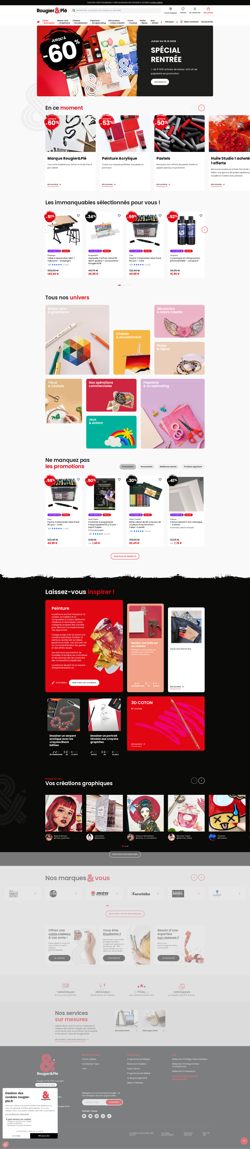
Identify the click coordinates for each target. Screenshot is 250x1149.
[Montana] (63, 893)
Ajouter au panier (65, 273)
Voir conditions (140, 2)
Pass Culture (133, 1068)
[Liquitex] (145, 893)
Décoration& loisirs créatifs (170, 310)
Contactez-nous (90, 1064)
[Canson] (227, 893)
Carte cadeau (89, 1059)
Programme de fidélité (138, 1073)
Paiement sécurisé (188, 1134)
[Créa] (22, 893)
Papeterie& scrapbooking (156, 384)
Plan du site (206, 1134)
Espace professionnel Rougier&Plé (185, 1078)
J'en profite (160, 82)
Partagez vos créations (125, 854)
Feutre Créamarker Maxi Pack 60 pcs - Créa (63, 523)
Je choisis (59, 958)
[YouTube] (90, 1116)
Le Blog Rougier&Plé (137, 1078)
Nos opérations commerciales (101, 384)
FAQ (84, 1068)
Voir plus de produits (125, 556)
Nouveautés (147, 466)
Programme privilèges (138, 1059)
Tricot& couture (56, 384)
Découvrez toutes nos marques (125, 914)
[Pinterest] (97, 1116)
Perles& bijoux (163, 347)
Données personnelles (167, 1134)
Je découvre (168, 958)
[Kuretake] (104, 893)
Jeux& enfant (96, 421)
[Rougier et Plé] (47, 1064)
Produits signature (193, 466)
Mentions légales (45, 1133)
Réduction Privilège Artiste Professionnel (185, 1065)
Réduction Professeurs (183, 1071)
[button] (194, 10)
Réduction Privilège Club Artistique (189, 1059)
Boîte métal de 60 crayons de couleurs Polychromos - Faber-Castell (145, 525)
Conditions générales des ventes (141, 1134)
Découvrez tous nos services (70, 1040)
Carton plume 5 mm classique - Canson (186, 523)
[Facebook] (84, 1116)
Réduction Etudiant (136, 1064)
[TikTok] (109, 1116)
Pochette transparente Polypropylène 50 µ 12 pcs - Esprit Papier (103, 525)
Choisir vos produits (107, 541)
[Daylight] (186, 893)
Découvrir (52, 185)
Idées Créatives (135, 1082)
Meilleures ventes (168, 466)
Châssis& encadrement (128, 335)
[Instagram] (103, 1116)
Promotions (128, 466)
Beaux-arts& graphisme (58, 310)
